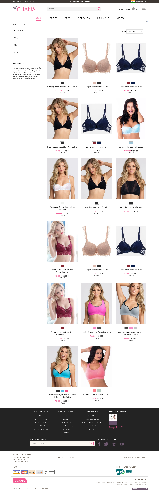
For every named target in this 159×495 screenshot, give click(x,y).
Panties (52, 18)
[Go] (98, 9)
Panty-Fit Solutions (41, 426)
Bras (38, 18)
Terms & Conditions (92, 426)
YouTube (122, 444)
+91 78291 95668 (29, 1)
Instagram (114, 444)
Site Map (92, 429)
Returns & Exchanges (66, 426)
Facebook (99, 444)
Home (15, 24)
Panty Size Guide (41, 422)
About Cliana (92, 416)
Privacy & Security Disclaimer (92, 422)
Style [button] (16, 38)
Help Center (67, 416)
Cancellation (66, 429)
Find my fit (103, 18)
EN (136, 9)
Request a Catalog (92, 419)
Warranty (66, 432)
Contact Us (67, 419)
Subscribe (91, 443)
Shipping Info (66, 422)
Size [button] (15, 45)
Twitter (106, 444)
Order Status (124, 9)
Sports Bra (26, 24)
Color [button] (16, 52)
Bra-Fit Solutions (41, 419)
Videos (121, 18)
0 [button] (145, 9)
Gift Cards (84, 18)
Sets (67, 18)
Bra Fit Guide (41, 416)
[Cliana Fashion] (24, 8)
